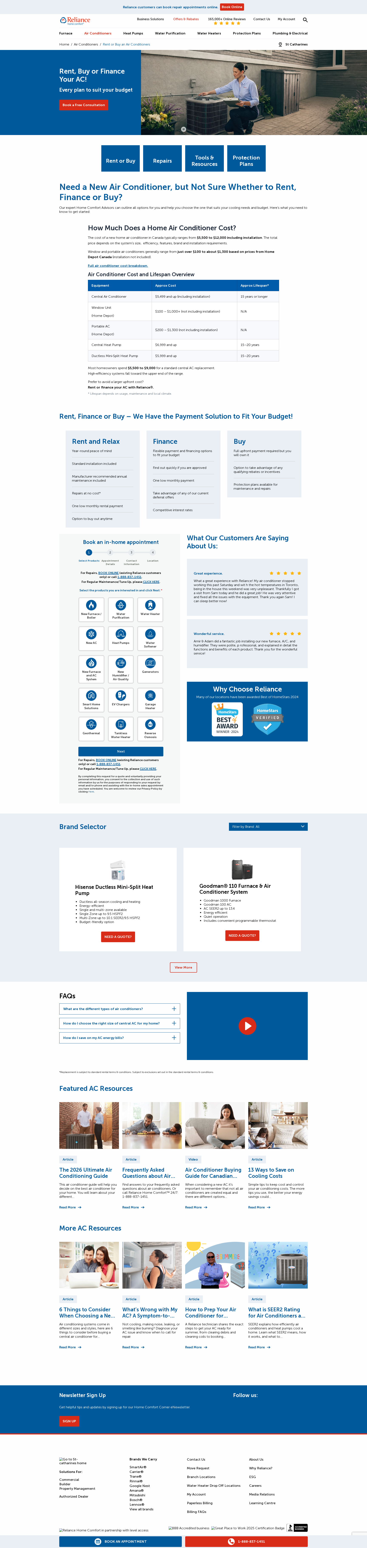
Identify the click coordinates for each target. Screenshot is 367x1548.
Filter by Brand (246, 827)
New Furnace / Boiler (91, 616)
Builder (65, 1484)
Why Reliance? (260, 1468)
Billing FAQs (196, 1512)
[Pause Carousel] (183, 129)
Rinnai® (136, 1481)
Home (64, 44)
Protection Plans (246, 161)
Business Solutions (150, 19)
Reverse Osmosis (150, 735)
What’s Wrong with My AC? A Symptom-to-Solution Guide (150, 1312)
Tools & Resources (204, 161)
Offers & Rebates (186, 19)
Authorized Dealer (73, 1496)
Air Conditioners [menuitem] (98, 33)
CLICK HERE (151, 582)
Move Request (198, 1468)
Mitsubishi (137, 1495)
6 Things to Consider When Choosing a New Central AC (87, 1312)
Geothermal (91, 733)
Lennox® (137, 1504)
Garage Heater (150, 706)
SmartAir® (138, 1467)
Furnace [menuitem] (65, 33)
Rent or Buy (120, 161)
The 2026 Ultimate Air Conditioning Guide (85, 1173)
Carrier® (136, 1472)
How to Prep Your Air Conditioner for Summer (210, 1312)
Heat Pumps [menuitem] (133, 33)
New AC (91, 643)
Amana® (137, 1490)
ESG (252, 1477)
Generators (150, 672)
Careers (255, 1486)
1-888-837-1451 (129, 577)
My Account (286, 19)
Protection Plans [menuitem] (247, 33)
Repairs (162, 161)
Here (91, 791)
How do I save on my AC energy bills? (93, 1038)
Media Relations (262, 1494)
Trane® (135, 1476)
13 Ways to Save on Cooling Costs (271, 1173)
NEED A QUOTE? (118, 937)
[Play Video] (247, 1026)
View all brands (141, 1509)
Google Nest (140, 1486)
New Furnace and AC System (91, 675)
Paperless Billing (200, 1503)
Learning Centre (262, 1503)
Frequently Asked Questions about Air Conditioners (146, 1173)
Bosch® (136, 1500)
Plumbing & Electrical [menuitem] (290, 33)
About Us (256, 1459)
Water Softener (150, 645)
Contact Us (261, 19)
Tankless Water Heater (120, 735)
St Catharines (296, 44)
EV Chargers (121, 704)
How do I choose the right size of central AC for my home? (111, 1023)
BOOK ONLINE (108, 573)
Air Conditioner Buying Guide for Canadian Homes (213, 1173)
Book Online (232, 7)
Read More (67, 1207)
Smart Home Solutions (91, 706)
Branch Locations (201, 1477)
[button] (305, 19)
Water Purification (120, 616)
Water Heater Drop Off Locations (213, 1486)
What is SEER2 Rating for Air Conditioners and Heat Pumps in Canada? (278, 1312)
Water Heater (150, 614)
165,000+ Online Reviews (227, 19)
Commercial (69, 1480)
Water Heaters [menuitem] (209, 33)
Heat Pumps (120, 643)
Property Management (77, 1489)
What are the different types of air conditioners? (103, 1009)
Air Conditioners (86, 44)
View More (183, 967)
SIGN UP (69, 1421)
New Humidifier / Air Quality (120, 675)
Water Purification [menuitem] (170, 33)
